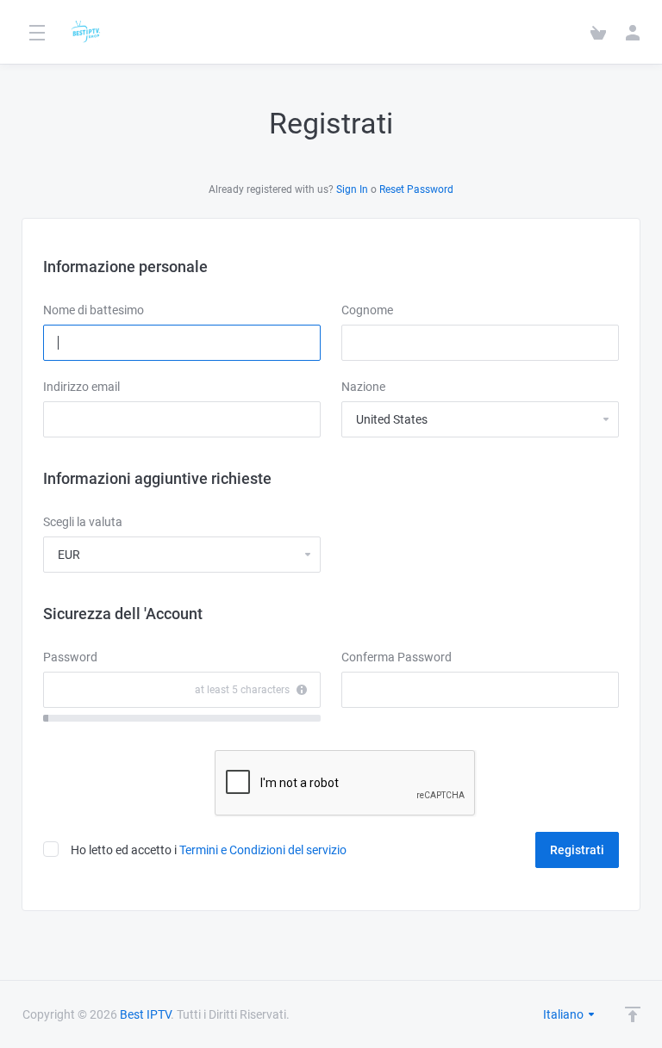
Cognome (367, 310)
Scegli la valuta (82, 522)
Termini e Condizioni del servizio (263, 850)
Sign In (352, 189)
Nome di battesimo (93, 310)
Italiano (564, 1014)
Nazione (363, 387)
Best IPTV (145, 1014)
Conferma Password (396, 657)
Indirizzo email (81, 387)
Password (70, 657)
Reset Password (416, 189)
